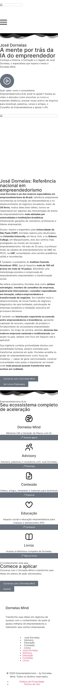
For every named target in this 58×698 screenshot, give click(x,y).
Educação (29, 642)
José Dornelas (31, 637)
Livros (27, 647)
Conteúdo (29, 645)
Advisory (29, 640)
